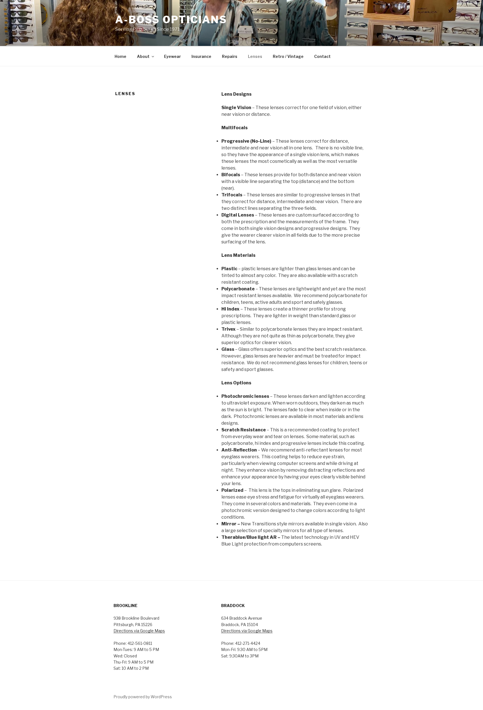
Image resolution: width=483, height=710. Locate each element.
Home (120, 56)
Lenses (255, 56)
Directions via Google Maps (139, 630)
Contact (322, 56)
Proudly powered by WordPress (142, 696)
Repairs (229, 56)
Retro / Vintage (288, 56)
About (143, 56)
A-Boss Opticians (171, 19)
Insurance (201, 56)
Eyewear (172, 56)
